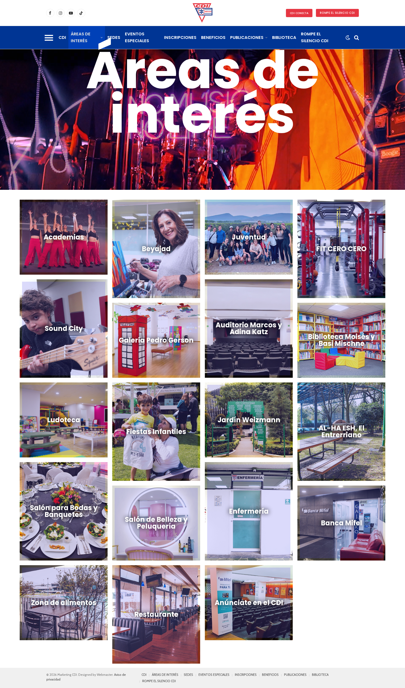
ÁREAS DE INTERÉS (80, 37)
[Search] (356, 37)
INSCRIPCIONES (180, 37)
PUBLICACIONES (246, 37)
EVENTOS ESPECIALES (137, 37)
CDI (62, 37)
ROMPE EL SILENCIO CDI (337, 13)
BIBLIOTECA (284, 37)
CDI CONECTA (299, 13)
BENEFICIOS (213, 37)
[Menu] (49, 37)
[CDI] (202, 13)
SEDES (113, 37)
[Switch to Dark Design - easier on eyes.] (347, 37)
